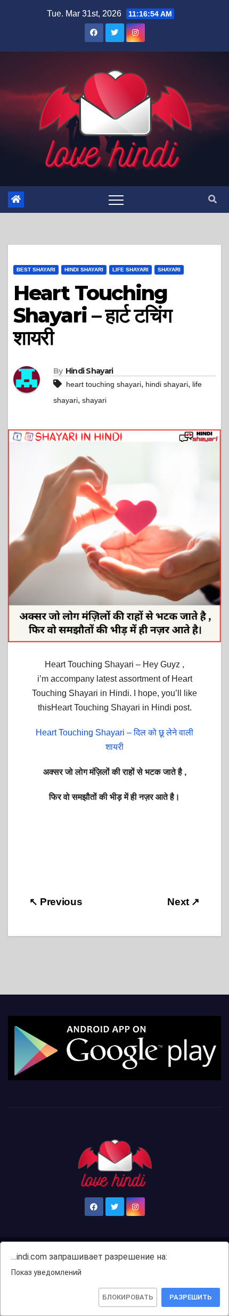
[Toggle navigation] (116, 200)
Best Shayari (36, 269)
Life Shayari (130, 269)
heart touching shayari (103, 384)
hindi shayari (166, 384)
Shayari (169, 269)
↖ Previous (55, 901)
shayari (94, 400)
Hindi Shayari (83, 269)
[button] (212, 199)
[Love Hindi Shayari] (114, 1047)
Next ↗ (183, 901)
